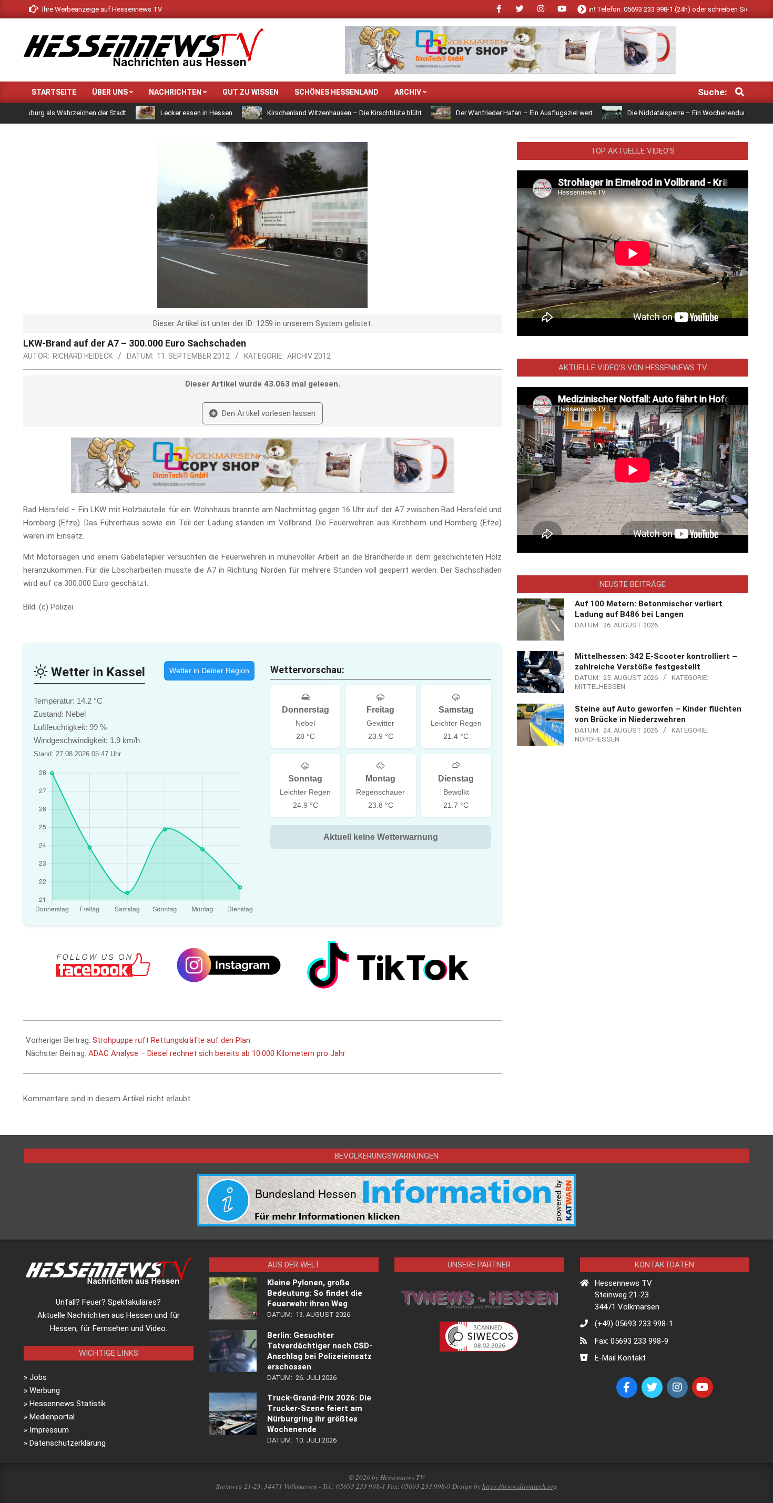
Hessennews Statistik (67, 1403)
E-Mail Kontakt (620, 1358)
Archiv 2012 (309, 356)
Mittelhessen (600, 686)
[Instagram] (229, 965)
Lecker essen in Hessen (139, 113)
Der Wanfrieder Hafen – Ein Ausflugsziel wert (466, 113)
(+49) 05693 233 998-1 (634, 1323)
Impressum (49, 1430)
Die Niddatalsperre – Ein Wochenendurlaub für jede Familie (658, 113)
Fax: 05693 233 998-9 (631, 1341)
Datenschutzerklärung (67, 1443)
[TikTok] (388, 965)
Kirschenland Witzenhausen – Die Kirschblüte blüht (286, 113)
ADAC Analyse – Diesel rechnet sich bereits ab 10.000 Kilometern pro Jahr (216, 1053)
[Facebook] (103, 965)
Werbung (44, 1390)
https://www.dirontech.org (519, 1486)
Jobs (38, 1377)
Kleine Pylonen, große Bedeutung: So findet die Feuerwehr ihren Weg (314, 1293)
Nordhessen (597, 739)
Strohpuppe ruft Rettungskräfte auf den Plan (171, 1040)
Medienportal (52, 1416)
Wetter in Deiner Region (209, 670)
